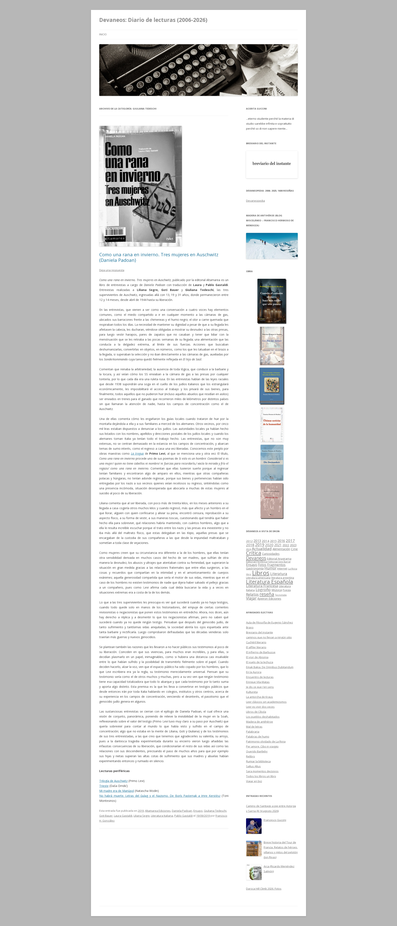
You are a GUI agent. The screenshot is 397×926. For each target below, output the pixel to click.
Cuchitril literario (256, 642)
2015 (273, 541)
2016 (281, 541)
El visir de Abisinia (257, 657)
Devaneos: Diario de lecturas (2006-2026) (153, 20)
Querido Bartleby (257, 751)
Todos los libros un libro (261, 776)
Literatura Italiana (162, 816)
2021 (278, 545)
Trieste (104, 786)
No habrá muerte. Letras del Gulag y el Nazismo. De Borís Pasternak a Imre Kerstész (159, 796)
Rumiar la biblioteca (258, 761)
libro (248, 574)
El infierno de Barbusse (260, 652)
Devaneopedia (255, 201)
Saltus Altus (253, 766)
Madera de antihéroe (259, 721)
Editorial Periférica (257, 561)
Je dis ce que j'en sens (260, 687)
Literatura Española (269, 581)
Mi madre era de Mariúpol (116, 791)
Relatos (252, 594)
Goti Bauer (106, 816)
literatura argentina (282, 577)
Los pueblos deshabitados (263, 717)
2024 (248, 549)
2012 (249, 541)
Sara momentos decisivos (262, 771)
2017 (290, 540)
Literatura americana (258, 577)
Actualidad (262, 548)
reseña (266, 594)
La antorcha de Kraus (259, 697)
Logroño (263, 589)
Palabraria (252, 731)
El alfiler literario (256, 647)
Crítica (253, 552)
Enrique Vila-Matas (258, 682)
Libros (260, 573)
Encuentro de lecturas (260, 677)
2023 (293, 545)
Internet (282, 568)
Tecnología (281, 594)
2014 (265, 541)
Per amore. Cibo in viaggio (262, 746)
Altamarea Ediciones (158, 811)
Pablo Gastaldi (183, 816)
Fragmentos (276, 565)
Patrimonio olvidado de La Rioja (266, 741)
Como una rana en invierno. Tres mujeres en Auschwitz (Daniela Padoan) (158, 257)
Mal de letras (254, 726)
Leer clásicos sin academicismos (266, 702)
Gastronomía (255, 568)
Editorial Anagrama (279, 558)
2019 (141, 811)
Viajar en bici (254, 781)
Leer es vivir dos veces (260, 707)
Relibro (250, 756)
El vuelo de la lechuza (259, 662)
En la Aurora (253, 672)
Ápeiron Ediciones (269, 599)
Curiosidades (271, 554)
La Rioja (292, 568)
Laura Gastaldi (123, 816)
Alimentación (281, 549)
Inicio (103, 34)
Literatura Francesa (262, 585)
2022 (285, 545)
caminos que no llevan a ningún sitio (269, 637)
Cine (294, 549)
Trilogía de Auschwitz (113, 781)
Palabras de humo (257, 736)
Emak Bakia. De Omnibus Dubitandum (269, 667)
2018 (250, 544)
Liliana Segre (142, 816)
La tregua (137, 453)
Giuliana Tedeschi (215, 811)
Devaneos (256, 558)
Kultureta (252, 692)
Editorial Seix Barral (279, 561)
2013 (257, 541)
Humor (270, 568)
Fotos (262, 565)
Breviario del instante (259, 632)
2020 (269, 544)
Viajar (251, 598)
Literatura (278, 573)
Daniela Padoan (182, 811)
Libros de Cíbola (256, 712)
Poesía (287, 590)
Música (276, 590)
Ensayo (198, 811)
